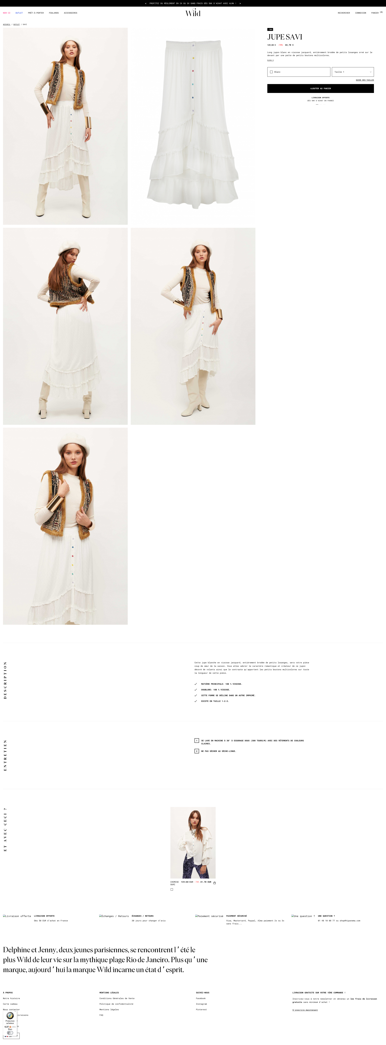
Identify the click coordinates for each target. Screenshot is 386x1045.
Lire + (270, 60)
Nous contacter (11, 1009)
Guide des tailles (365, 80)
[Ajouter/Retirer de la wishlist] (210, 872)
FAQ (101, 1015)
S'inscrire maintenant (305, 1010)
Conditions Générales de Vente (117, 998)
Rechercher (344, 13)
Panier (377, 13)
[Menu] (15, 1012)
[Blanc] (172, 889)
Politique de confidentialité (116, 1004)
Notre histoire (11, 998)
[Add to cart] (215, 883)
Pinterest (201, 1009)
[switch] (10, 1033)
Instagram (201, 1004)
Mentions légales (109, 1009)
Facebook (201, 998)
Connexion (360, 13)
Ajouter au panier (320, 88)
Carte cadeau (10, 1004)
